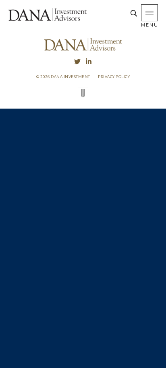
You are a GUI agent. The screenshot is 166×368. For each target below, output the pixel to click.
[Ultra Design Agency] (83, 96)
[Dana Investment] (47, 20)
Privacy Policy (114, 76)
